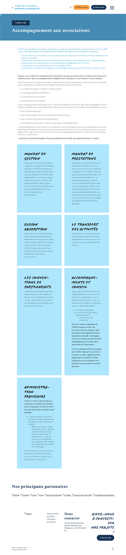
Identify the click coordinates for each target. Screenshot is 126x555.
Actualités (51, 516)
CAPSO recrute (81, 7)
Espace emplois (53, 513)
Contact (25, 547)
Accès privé (51, 522)
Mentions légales (17, 547)
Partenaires (51, 519)
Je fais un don (98, 7)
